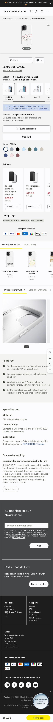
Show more (43, 109)
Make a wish (37, 584)
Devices (32, 606)
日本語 (22, 697)
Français (29, 697)
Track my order (34, 615)
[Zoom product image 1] (24, 321)
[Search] (42, 11)
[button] (39, 60)
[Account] (37, 11)
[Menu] (47, 11)
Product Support (34, 612)
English (7, 697)
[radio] (6, 149)
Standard (26, 137)
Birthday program (35, 618)
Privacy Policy (9, 638)
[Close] (50, 692)
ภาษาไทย (23, 700)
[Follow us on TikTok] (21, 685)
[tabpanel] (26, 397)
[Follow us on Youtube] (35, 685)
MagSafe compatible (26, 129)
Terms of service (10, 641)
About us (7, 606)
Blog (5, 617)
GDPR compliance (10, 644)
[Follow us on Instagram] (7, 685)
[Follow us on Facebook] (14, 685)
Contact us (33, 621)
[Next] (47, 91)
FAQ (30, 609)
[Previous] (5, 91)
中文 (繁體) (15, 697)
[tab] (11, 244)
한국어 (30, 700)
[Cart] (31, 11)
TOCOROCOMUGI (12, 70)
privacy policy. (18, 538)
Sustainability (9, 609)
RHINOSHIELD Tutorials (33, 444)
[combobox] (12, 206)
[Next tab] (50, 290)
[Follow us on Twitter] (28, 685)
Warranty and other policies (14, 635)
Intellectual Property (11, 647)
